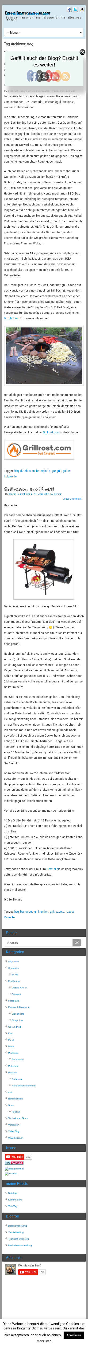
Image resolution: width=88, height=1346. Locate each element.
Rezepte (9, 917)
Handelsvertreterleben (24, 1085)
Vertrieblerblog (16, 1232)
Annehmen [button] (73, 1335)
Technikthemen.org (18, 1239)
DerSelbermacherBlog (20, 1245)
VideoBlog (13, 1131)
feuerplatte (43, 471)
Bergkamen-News (17, 1225)
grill (36, 911)
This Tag (12, 1206)
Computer (13, 968)
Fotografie (13, 1000)
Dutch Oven (11, 318)
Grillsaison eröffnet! (29, 489)
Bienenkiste (18, 1013)
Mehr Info (44, 1341)
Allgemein (56, 494)
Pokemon (13, 1066)
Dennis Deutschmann (20, 494)
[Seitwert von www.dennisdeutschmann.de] (11, 1173)
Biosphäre (17, 1020)
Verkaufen (13, 1124)
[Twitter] (75, 10)
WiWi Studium (15, 1138)
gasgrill (56, 471)
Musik (11, 1040)
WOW (15, 974)
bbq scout (26, 911)
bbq (16, 471)
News (11, 1046)
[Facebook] (68, 10)
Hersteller (52, 869)
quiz (10, 1092)
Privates (12, 1072)
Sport (11, 1105)
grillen (67, 471)
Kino (10, 1033)
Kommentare (15, 1199)
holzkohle (10, 476)
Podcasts (13, 1053)
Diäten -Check (19, 987)
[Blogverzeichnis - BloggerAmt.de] (14, 1168)
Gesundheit (14, 1027)
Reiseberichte (15, 1098)
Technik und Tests (18, 1118)
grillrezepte (57, 911)
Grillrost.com (51, 432)
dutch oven (27, 471)
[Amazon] (81, 10)
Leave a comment (72, 498)
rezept (70, 911)
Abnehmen (18, 1059)
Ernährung (14, 981)
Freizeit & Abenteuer (19, 1007)
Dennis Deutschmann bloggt (28, 13)
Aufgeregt (17, 1079)
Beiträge (12, 1193)
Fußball (16, 1111)
